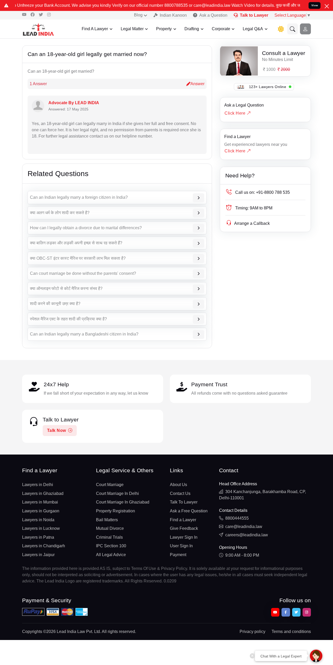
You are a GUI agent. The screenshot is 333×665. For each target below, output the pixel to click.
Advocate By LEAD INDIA (73, 103)
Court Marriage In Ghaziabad (122, 502)
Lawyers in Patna (38, 537)
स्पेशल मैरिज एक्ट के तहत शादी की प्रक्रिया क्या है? (68, 319)
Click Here (236, 113)
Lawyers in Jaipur (38, 554)
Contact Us (180, 493)
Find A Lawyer (95, 29)
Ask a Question (213, 15)
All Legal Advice (111, 554)
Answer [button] (197, 84)
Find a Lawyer (237, 136)
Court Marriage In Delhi (117, 493)
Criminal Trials (109, 537)
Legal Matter (132, 29)
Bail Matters (107, 520)
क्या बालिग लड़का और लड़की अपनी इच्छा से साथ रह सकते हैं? (76, 243)
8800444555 (237, 518)
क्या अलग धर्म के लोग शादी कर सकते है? (59, 212)
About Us (178, 484)
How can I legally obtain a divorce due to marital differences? (86, 228)
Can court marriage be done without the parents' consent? (83, 273)
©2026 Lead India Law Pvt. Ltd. (72, 631)
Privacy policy (252, 631)
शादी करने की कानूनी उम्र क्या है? (55, 303)
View (314, 5)
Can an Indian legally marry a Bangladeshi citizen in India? (84, 334)
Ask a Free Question (189, 511)
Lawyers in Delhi (37, 484)
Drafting (191, 29)
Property (164, 29)
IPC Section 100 (111, 546)
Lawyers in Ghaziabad (42, 493)
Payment (178, 554)
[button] (292, 28)
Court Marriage (110, 484)
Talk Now (56, 430)
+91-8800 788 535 (262, 192)
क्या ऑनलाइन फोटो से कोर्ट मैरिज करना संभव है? (66, 288)
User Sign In (181, 546)
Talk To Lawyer (183, 502)
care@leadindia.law (243, 526)
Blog (138, 15)
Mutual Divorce (110, 528)
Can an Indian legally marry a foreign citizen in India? (79, 197)
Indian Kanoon (173, 15)
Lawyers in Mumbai (40, 502)
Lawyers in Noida (38, 520)
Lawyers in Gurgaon (40, 511)
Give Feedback (184, 528)
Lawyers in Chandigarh (43, 546)
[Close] (327, 6)
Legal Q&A (253, 29)
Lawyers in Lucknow (41, 528)
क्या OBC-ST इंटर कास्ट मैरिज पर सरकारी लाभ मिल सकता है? (78, 258)
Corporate (221, 29)
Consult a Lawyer (283, 53)
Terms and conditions (291, 631)
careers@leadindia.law (246, 535)
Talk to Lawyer (254, 15)
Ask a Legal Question (244, 105)
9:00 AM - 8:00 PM (242, 555)
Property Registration (115, 511)
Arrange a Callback (252, 223)
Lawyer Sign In (183, 537)
